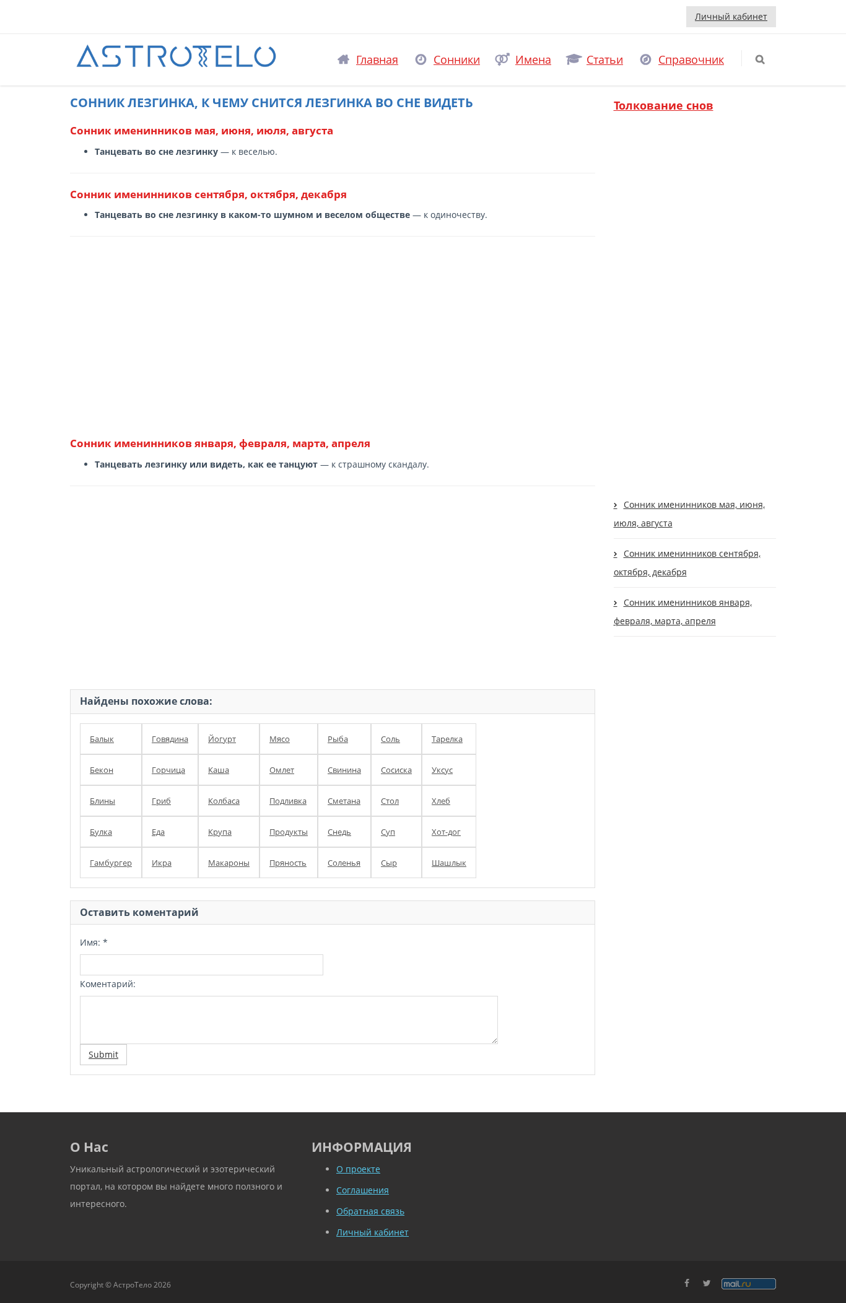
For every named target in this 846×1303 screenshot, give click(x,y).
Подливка (288, 800)
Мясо (279, 738)
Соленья (344, 862)
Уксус (442, 769)
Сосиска (396, 769)
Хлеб (441, 800)
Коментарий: (108, 984)
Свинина (344, 769)
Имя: (94, 942)
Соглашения (362, 1190)
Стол (390, 800)
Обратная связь (370, 1211)
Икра (162, 862)
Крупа (220, 831)
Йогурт (222, 738)
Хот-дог (446, 831)
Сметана (344, 800)
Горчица (168, 769)
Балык (102, 738)
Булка (101, 831)
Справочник (691, 59)
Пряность (288, 862)
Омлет (281, 769)
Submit (103, 1054)
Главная (377, 59)
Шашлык (449, 862)
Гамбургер (111, 862)
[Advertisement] (328, 335)
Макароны (229, 862)
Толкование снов (663, 105)
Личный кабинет (731, 16)
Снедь (339, 831)
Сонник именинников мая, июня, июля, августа (689, 514)
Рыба (338, 738)
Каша (218, 769)
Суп (388, 831)
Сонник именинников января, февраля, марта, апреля (683, 611)
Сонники (457, 59)
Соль (390, 738)
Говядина (170, 738)
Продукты (288, 831)
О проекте (358, 1169)
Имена (533, 59)
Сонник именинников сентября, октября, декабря (687, 562)
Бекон (101, 769)
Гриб (161, 800)
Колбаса (224, 800)
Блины (102, 800)
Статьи (605, 59)
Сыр (389, 862)
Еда (158, 831)
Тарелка (447, 738)
